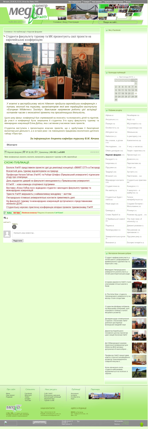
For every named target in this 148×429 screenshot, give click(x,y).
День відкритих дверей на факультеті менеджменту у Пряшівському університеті (47, 180)
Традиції (109, 172)
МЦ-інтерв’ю (132, 124)
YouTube (28, 400)
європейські (72, 157)
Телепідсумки (112, 230)
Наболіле (110, 136)
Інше (72, 399)
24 (119, 96)
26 (126, 96)
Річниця (130, 210)
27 (129, 96)
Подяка (109, 225)
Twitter (27, 397)
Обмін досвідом (112, 151)
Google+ (28, 399)
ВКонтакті (28, 395)
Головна (57, 22)
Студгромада (132, 128)
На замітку (110, 190)
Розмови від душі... (135, 215)
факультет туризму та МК (56, 157)
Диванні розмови (134, 225)
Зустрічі (130, 172)
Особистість (111, 128)
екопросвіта (40, 157)
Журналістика (49, 399)
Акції (129, 119)
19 (126, 93)
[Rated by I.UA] (10, 425)
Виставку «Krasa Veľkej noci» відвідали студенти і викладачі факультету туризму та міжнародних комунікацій (48, 189)
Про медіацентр (75, 2)
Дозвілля (131, 159)
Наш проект (10, 395)
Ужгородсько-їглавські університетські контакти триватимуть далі (40, 197)
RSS (36, 1)
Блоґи (128, 2)
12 (126, 90)
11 (122, 90)
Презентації (132, 155)
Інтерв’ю (74, 395)
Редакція (9, 397)
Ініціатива (110, 163)
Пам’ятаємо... (133, 176)
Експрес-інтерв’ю (134, 242)
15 (136, 90)
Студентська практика (136, 180)
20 (129, 93)
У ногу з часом (133, 146)
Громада (109, 210)
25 (122, 96)
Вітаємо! (109, 176)
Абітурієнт (110, 132)
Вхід (65, 22)
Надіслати (17, 241)
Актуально (110, 119)
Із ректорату (132, 136)
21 (132, 93)
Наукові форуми (34, 31)
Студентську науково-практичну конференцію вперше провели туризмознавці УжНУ (49, 207)
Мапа (8, 393)
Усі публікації (20, 31)
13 (129, 90)
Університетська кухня (115, 236)
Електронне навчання (52, 395)
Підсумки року (133, 236)
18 (122, 93)
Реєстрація (73, 22)
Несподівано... (112, 146)
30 (116, 99)
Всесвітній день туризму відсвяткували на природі (32, 171)
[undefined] (12, 213)
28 (132, 96)
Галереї (86, 2)
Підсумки (110, 167)
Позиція (109, 124)
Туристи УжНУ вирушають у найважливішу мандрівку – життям (38, 193)
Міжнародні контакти (115, 180)
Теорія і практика (134, 151)
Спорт (129, 167)
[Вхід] (14, 227)
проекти (23, 157)
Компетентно (132, 140)
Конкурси (131, 186)
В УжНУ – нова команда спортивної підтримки (30, 184)
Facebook (28, 393)
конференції (14, 157)
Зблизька (131, 132)
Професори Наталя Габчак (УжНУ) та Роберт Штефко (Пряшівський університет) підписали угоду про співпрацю (52, 175)
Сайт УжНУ (48, 393)
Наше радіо (111, 204)
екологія (30, 157)
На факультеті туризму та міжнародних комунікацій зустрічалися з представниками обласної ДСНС (49, 202)
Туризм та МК (49, 400)
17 (119, 93)
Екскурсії (110, 159)
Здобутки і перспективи (113, 2)
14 (132, 90)
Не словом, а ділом (114, 140)
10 (119, 90)
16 (116, 93)
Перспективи (132, 163)
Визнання (110, 242)
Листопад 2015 (126, 77)
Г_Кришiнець (42, 152)
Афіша (108, 115)
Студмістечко (111, 186)
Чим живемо (97, 2)
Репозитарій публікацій (52, 397)
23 (116, 96)
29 (136, 96)
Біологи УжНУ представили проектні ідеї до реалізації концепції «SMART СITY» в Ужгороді (53, 167)
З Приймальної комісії (115, 219)
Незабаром (131, 115)
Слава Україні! (112, 215)
